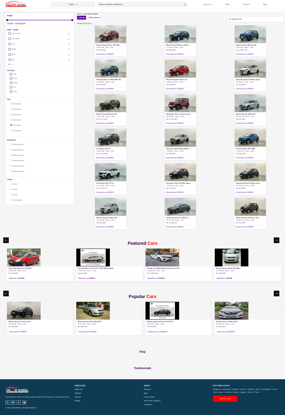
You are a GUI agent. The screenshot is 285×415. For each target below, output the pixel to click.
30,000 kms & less (17, 150)
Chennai (78, 397)
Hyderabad (226, 389)
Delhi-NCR (78, 389)
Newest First (237, 19)
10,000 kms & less (17, 144)
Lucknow (228, 392)
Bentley (14, 49)
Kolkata (77, 401)
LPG (14, 87)
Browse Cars (225, 399)
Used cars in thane (90, 14)
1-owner (14, 184)
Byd (13, 59)
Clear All (81, 18)
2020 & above (16, 125)
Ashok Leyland (16, 33)
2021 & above (16, 120)
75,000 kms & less (17, 160)
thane (72, 4)
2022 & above (16, 114)
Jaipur (221, 392)
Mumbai (78, 393)
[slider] (7, 20)
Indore (250, 392)
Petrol (15, 91)
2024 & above (16, 104)
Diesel (15, 78)
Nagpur (243, 392)
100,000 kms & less (18, 166)
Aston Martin (15, 38)
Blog (265, 4)
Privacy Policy (149, 397)
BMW (13, 54)
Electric (15, 83)
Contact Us (148, 404)
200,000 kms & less (18, 171)
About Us (246, 4)
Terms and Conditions (152, 401)
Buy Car (206, 4)
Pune (215, 392)
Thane (257, 392)
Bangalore (217, 389)
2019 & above (16, 130)
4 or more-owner (17, 200)
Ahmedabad (266, 389)
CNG (14, 74)
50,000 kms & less (17, 155)
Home (227, 4)
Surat (274, 389)
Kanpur (236, 392)
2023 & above (16, 109)
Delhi (258, 389)
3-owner (14, 195)
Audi (13, 44)
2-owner (14, 189)
